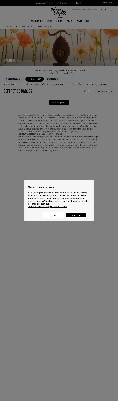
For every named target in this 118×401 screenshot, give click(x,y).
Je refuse (53, 215)
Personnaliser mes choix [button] (58, 206)
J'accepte (76, 215)
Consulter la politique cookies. (38, 206)
